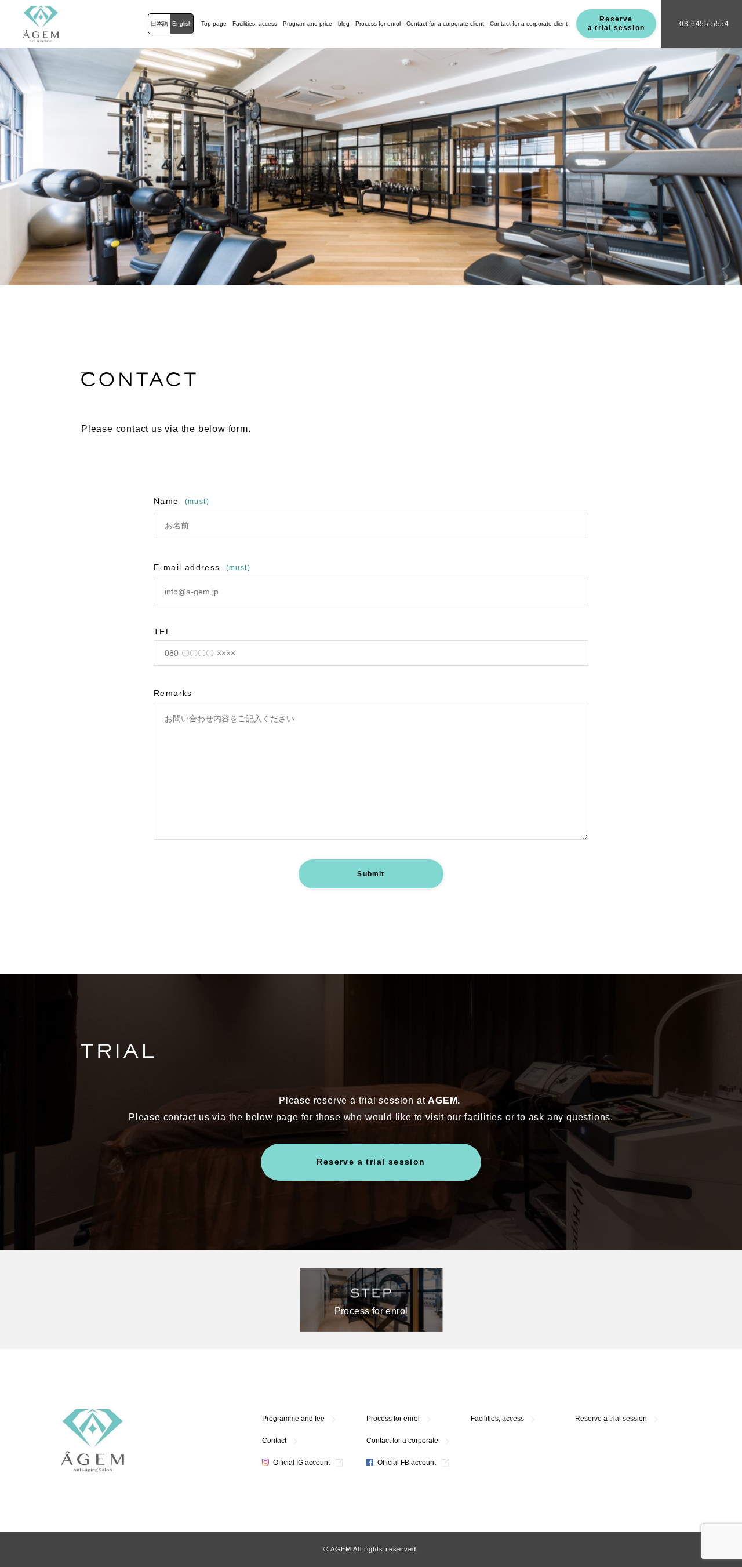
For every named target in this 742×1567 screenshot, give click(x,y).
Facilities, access (254, 23)
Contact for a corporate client (445, 23)
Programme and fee (293, 1418)
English (182, 23)
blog (344, 23)
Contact (274, 1441)
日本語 (159, 23)
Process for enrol (378, 23)
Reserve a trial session (616, 23)
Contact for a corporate (402, 1441)
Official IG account (300, 1463)
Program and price (307, 23)
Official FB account (406, 1463)
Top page (214, 23)
